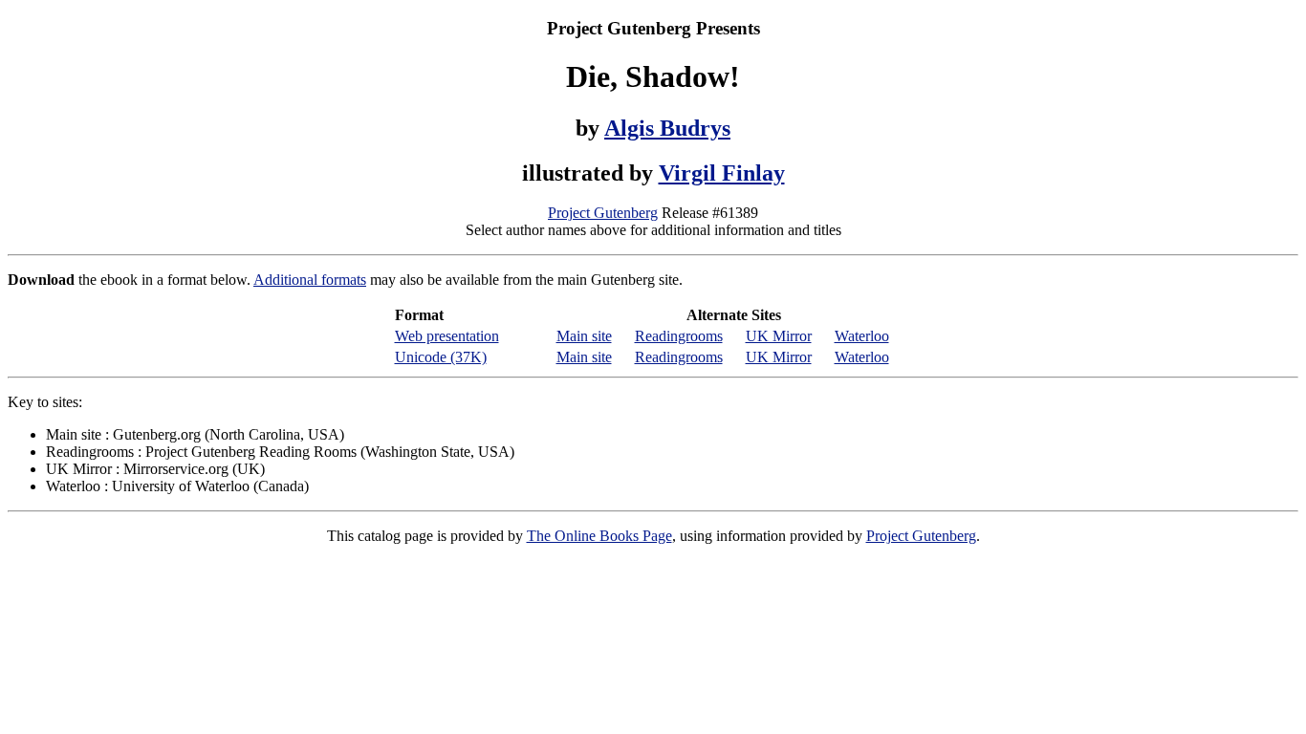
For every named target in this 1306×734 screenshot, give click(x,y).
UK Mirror (779, 336)
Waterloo (862, 336)
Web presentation (447, 336)
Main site (584, 336)
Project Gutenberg (603, 213)
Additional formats (309, 279)
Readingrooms (679, 336)
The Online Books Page (599, 536)
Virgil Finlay (722, 173)
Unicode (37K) (441, 357)
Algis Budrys (667, 128)
